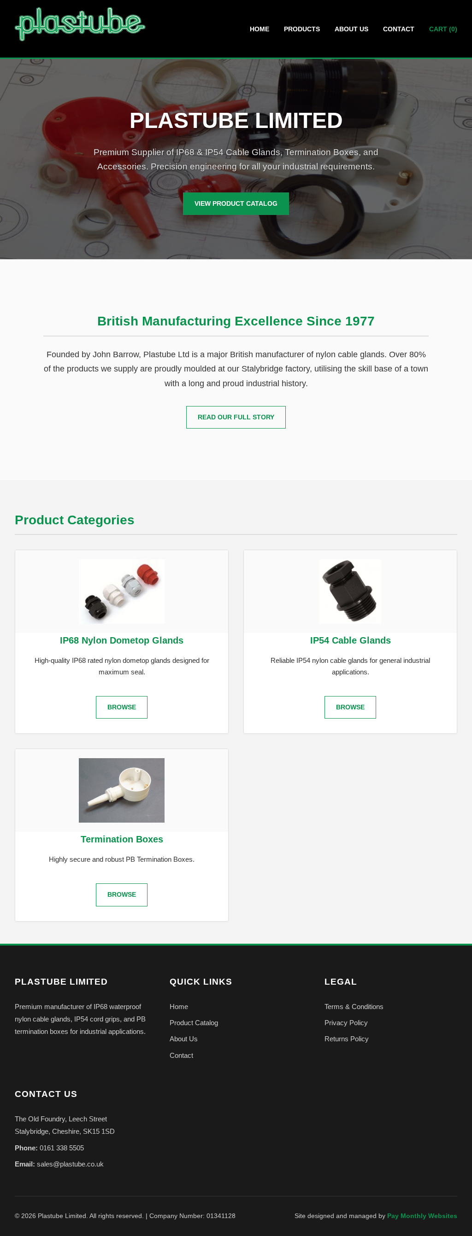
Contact (398, 29)
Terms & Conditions (354, 1006)
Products (302, 29)
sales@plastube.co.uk (70, 1164)
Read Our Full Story (236, 417)
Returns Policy (346, 1039)
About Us (351, 29)
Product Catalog (194, 1023)
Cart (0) (443, 29)
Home (259, 29)
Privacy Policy (346, 1023)
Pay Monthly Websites (422, 1216)
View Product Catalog (236, 203)
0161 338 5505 (62, 1148)
